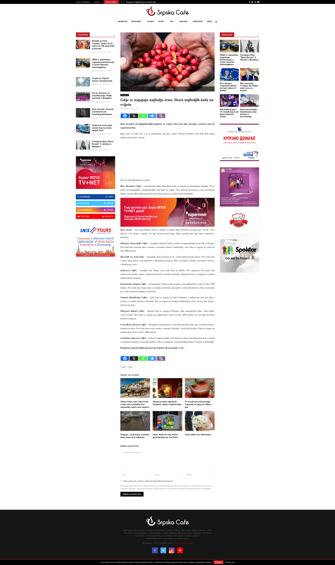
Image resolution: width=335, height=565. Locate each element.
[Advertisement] (167, 160)
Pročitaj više (229, 562)
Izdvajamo (227, 34)
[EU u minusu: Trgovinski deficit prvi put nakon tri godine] (229, 74)
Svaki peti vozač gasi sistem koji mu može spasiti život (102, 128)
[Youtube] (180, 550)
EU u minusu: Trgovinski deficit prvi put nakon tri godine (228, 87)
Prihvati (218, 562)
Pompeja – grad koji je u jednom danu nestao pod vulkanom (134, 436)
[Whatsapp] (143, 116)
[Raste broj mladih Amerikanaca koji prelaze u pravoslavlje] (249, 100)
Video (209, 21)
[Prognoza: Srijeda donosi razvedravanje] (83, 82)
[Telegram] (152, 116)
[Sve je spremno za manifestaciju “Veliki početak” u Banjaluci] (83, 96)
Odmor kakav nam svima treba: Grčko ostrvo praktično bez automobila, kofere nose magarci (134, 404)
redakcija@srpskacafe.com (183, 543)
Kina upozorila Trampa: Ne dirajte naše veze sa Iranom (249, 87)
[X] (134, 116)
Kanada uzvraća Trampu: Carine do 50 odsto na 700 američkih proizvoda (103, 45)
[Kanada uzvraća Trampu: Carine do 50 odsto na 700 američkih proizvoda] (83, 44)
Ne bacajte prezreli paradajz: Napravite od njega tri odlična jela (198, 404)
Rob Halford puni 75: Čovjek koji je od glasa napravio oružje (229, 113)
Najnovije (122, 21)
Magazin (183, 21)
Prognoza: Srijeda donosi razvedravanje (141, 2)
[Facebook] (125, 116)
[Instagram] (172, 550)
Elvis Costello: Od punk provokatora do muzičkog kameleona (102, 112)
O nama (97, 2)
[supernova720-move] (167, 225)
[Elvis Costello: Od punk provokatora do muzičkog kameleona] (83, 112)
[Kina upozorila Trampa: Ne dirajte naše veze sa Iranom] (249, 74)
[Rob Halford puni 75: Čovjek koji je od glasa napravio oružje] (229, 100)
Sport (161, 21)
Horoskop (198, 21)
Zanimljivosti (124, 95)
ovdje (181, 347)
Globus (150, 21)
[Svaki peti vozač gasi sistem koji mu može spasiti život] (83, 129)
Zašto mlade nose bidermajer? (198, 434)
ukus (130, 367)
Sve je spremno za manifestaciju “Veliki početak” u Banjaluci (102, 95)
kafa (123, 367)
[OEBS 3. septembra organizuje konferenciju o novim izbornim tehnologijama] (83, 63)
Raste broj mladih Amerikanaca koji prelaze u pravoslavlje (248, 113)
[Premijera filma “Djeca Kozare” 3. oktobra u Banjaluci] (83, 145)
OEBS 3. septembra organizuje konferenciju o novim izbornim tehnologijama (103, 63)
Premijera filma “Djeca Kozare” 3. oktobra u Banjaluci (102, 144)
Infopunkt (136, 21)
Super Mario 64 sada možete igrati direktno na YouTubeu (165, 436)
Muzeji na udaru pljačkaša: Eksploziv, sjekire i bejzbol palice (167, 403)
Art (171, 21)
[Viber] (161, 116)
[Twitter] (163, 550)
